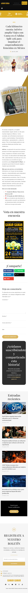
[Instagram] (19, 584)
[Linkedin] (15, 584)
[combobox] (17, 3)
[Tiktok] (22, 584)
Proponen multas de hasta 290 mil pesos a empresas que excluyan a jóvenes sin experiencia (13, 442)
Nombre (4, 316)
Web (3, 329)
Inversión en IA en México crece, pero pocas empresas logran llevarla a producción (13, 491)
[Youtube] (12, 584)
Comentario (5, 299)
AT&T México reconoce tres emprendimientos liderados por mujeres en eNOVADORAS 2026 (14, 467)
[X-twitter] (9, 584)
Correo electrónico (7, 322)
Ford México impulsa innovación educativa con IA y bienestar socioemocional (11, 418)
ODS (14, 22)
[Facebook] (5, 584)
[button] (2, 8)
